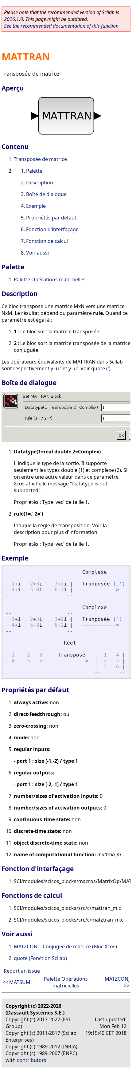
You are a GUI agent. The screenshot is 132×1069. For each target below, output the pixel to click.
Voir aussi (37, 252)
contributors (31, 1060)
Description (39, 182)
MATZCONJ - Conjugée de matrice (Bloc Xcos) (65, 946)
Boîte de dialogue (46, 194)
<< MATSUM (16, 982)
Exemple (36, 206)
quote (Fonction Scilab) (40, 958)
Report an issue (22, 970)
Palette (34, 170)
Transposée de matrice (40, 159)
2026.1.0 (13, 19)
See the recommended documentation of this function (61, 25)
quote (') (101, 368)
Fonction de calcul (47, 241)
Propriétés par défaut (51, 217)
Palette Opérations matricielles (50, 279)
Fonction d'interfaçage (52, 229)
